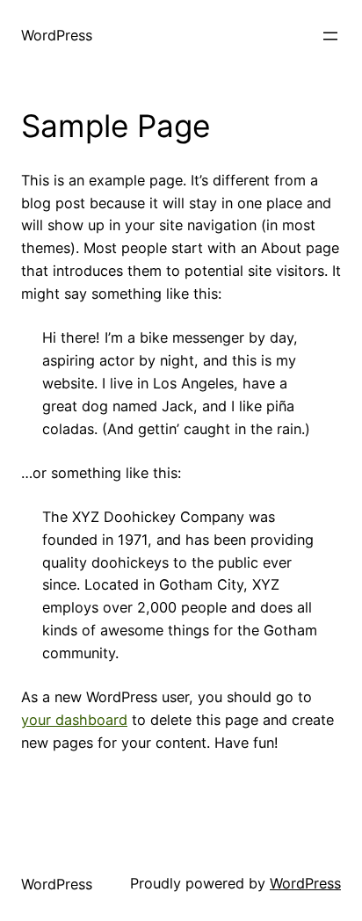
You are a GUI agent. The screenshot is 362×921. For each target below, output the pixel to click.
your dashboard (74, 720)
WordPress (56, 35)
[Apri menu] (330, 36)
